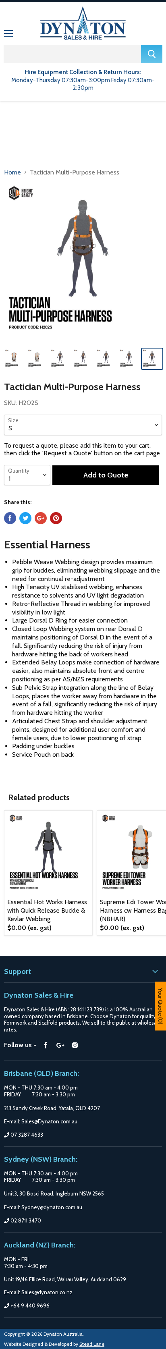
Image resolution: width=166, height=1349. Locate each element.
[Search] (151, 54)
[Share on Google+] (41, 518)
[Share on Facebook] (10, 518)
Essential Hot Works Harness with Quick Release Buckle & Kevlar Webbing (47, 910)
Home (12, 172)
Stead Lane (91, 1344)
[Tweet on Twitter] (25, 518)
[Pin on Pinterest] (56, 518)
